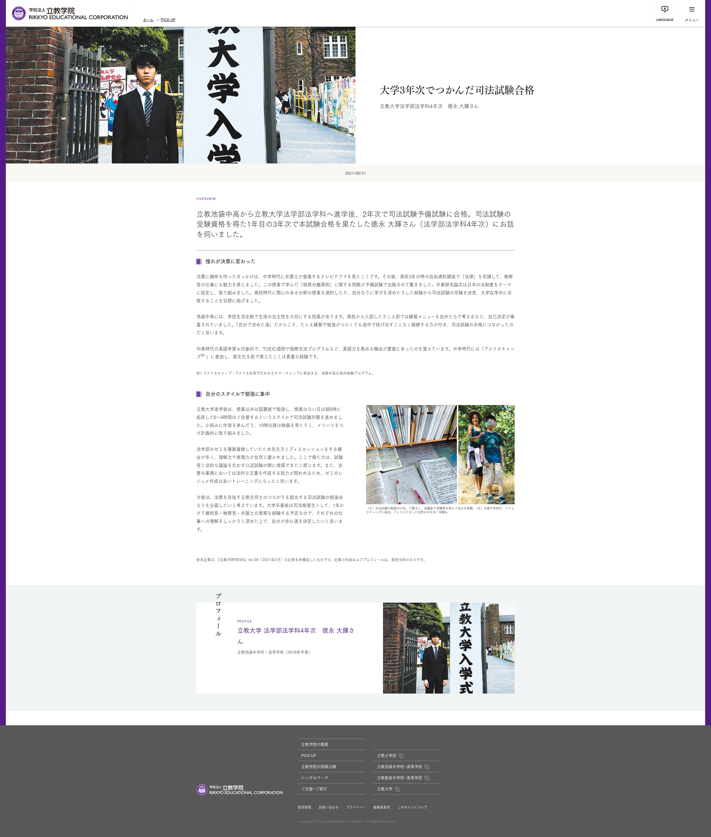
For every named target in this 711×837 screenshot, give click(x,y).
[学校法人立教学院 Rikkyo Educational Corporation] (70, 13)
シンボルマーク (314, 777)
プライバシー (356, 807)
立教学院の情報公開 (318, 766)
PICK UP (168, 19)
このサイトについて (412, 807)
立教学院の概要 (314, 744)
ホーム (148, 19)
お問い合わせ (329, 807)
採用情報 (304, 807)
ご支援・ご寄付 (314, 788)
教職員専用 (381, 807)
